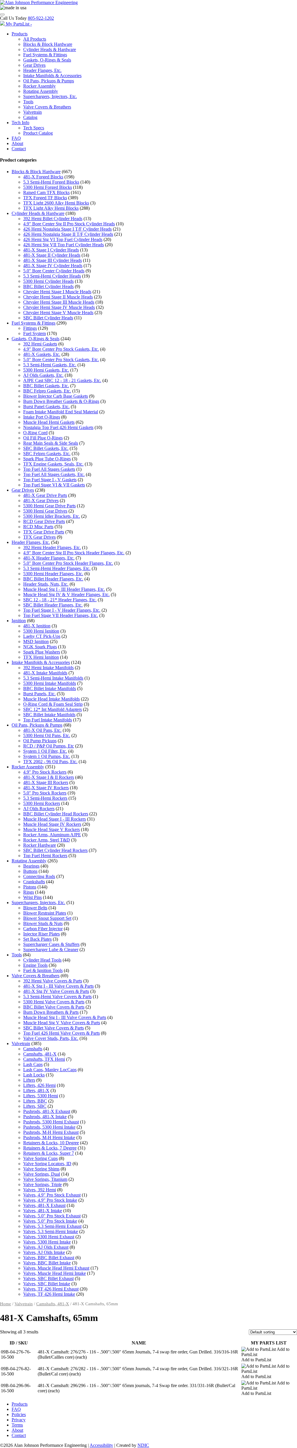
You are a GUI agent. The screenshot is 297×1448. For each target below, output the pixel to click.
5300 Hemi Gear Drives (45, 510)
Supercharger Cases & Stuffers (51, 944)
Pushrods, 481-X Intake (45, 1116)
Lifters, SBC (34, 1106)
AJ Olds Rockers (39, 808)
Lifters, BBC (35, 1100)
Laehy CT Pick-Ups (41, 636)
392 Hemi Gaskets (40, 343)
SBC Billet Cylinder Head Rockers (55, 850)
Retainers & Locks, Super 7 (48, 1153)
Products (20, 33)
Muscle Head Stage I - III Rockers (54, 819)
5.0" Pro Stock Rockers (44, 792)
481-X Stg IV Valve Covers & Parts (56, 991)
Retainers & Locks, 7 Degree (50, 1147)
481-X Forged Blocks (43, 176)
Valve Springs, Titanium (45, 1179)
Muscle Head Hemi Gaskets (49, 422)
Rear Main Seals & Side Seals (50, 443)
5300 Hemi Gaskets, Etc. (46, 370)
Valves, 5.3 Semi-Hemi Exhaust (52, 1226)
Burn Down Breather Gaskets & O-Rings (61, 401)
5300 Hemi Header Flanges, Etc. (53, 573)
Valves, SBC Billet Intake (46, 1283)
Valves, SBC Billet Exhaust (48, 1278)
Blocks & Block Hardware (47, 44)
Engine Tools (35, 965)
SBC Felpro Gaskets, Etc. (46, 453)
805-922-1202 (41, 18)
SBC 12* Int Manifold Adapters (52, 709)
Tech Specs (33, 127)
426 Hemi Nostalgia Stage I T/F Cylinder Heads (67, 229)
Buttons (30, 871)
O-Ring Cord (35, 432)
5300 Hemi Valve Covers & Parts (53, 1001)
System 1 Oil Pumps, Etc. (46, 756)
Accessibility (101, 1445)
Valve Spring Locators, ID (47, 1163)
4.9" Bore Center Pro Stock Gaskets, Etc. (61, 349)
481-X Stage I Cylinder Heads (51, 249)
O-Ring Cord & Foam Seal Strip (53, 704)
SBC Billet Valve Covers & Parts (53, 1027)
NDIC (143, 1445)
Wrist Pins (32, 897)
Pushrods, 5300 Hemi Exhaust (51, 1121)
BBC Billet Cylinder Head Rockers (55, 813)
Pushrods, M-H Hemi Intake (49, 1137)
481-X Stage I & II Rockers (48, 777)
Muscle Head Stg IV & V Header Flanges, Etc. (66, 594)
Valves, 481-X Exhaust (44, 1205)
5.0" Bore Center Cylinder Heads (53, 270)
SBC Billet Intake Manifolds (49, 714)
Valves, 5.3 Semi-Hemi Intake (50, 1231)
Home (5, 1304)
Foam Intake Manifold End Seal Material (60, 411)
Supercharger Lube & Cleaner (50, 949)
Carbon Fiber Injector (43, 928)
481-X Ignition (36, 625)
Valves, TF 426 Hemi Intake (49, 1294)
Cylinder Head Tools (42, 960)
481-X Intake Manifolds (45, 672)
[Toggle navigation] (2, 14)
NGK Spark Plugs (40, 646)
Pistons (29, 886)
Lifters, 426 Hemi (39, 1085)
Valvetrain (32, 112)
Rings (28, 892)
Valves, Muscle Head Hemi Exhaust (56, 1268)
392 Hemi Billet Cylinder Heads (52, 218)
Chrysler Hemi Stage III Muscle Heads (58, 302)
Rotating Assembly (40, 91)
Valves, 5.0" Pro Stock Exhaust (52, 1215)
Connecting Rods (39, 876)
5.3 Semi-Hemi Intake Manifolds (53, 678)
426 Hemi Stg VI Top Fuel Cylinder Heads (62, 239)
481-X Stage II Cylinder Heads (51, 255)
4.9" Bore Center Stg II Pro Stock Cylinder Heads (69, 223)
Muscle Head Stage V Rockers (51, 829)
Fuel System (34, 333)
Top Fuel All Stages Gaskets (49, 469)
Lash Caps (33, 1064)
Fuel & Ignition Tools (43, 970)
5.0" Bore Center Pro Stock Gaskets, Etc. (61, 359)
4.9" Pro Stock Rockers (44, 772)
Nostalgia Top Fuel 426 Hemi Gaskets (58, 427)
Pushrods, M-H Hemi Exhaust (51, 1132)
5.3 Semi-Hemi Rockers (45, 798)
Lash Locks (34, 1074)
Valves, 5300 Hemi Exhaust (48, 1236)
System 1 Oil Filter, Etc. (45, 751)
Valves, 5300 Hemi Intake (47, 1241)
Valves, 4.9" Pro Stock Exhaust (52, 1194)
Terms (17, 1424)
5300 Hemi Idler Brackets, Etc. (51, 516)
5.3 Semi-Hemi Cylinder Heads (52, 276)
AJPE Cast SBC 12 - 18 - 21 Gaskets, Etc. (62, 380)
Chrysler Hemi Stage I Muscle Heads (57, 291)
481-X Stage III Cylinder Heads (52, 260)
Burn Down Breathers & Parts (51, 1012)
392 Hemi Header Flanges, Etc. (52, 547)
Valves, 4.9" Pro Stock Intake (50, 1200)
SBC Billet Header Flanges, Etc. (53, 604)
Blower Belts (35, 907)
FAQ (16, 138)
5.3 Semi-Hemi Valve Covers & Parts (57, 996)
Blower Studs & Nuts (43, 923)
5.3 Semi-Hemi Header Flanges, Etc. (56, 568)
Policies (19, 1414)
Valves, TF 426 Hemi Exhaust (51, 1288)
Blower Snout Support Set (47, 918)
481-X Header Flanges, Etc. (49, 557)
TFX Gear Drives (39, 537)
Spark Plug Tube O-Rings (47, 458)
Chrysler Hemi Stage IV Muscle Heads (59, 307)
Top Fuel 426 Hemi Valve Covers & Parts (61, 1033)
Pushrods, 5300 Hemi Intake (49, 1127)
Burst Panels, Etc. (39, 693)
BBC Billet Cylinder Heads (48, 286)
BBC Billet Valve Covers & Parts (53, 1006)
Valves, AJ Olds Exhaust (45, 1247)
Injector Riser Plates (41, 933)
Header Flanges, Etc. (42, 70)
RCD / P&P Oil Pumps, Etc (48, 745)
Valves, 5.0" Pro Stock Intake (50, 1221)
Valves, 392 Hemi (39, 1189)
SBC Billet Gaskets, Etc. (45, 448)
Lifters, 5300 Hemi (40, 1095)
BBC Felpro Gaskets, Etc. (47, 390)
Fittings (30, 328)
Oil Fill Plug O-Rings (43, 437)
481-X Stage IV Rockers (46, 787)
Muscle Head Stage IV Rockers (52, 824)
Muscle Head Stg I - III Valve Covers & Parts (64, 1017)
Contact (19, 148)
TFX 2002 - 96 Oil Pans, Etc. (50, 761)
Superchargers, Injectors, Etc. (50, 96)
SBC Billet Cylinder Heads (48, 317)
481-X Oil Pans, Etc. (42, 730)
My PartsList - (19, 23)
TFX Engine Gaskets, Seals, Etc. (53, 463)
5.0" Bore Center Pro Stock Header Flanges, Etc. (68, 563)
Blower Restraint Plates (44, 913)
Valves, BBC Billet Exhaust (48, 1257)
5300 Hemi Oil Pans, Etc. (46, 735)
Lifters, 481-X (36, 1090)
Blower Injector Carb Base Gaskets (55, 396)
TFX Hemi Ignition (41, 657)
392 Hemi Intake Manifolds (48, 667)
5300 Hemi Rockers (41, 803)
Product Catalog (38, 133)
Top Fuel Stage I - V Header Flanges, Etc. (61, 610)
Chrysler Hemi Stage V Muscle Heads (58, 312)
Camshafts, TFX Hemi (44, 1059)
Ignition (19, 620)
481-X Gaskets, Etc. (41, 354)
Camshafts (32, 1048)
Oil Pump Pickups (40, 740)
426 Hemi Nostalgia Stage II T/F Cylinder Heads (68, 234)
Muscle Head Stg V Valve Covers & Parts (61, 1022)
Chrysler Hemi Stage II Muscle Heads (58, 296)
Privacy (19, 1419)
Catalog (30, 117)
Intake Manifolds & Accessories (52, 75)
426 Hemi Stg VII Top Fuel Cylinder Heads (63, 244)
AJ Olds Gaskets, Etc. (43, 375)
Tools (28, 101)
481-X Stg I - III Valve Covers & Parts (58, 986)
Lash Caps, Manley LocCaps (50, 1069)
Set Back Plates (37, 939)
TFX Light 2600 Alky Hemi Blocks (56, 202)
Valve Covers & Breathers (47, 106)
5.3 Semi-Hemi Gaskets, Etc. (49, 364)
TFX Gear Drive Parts (43, 531)
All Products (34, 39)
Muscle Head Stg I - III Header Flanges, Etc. (64, 589)
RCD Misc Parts (38, 526)
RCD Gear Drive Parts (44, 521)
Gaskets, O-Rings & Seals (47, 59)
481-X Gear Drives (41, 500)
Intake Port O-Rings (41, 417)
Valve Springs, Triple (42, 1184)
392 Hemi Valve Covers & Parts (52, 980)
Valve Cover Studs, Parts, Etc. (50, 1038)
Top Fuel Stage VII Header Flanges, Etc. (60, 615)
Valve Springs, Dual (41, 1174)
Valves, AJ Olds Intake (44, 1252)
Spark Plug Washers (41, 651)
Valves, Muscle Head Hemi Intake (54, 1273)
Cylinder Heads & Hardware (49, 49)
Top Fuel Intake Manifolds (47, 719)
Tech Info (20, 122)
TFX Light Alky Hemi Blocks (51, 208)
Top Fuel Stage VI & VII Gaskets (54, 484)
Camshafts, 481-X (40, 1053)
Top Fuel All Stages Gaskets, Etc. (54, 474)
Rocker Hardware (39, 845)
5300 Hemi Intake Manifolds (49, 683)
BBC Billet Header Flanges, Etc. (53, 578)
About (17, 143)
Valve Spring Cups (40, 1158)
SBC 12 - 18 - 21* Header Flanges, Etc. (60, 599)
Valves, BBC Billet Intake (47, 1262)
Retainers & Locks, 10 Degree (51, 1142)
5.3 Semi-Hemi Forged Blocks (51, 182)
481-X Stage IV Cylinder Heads (52, 265)
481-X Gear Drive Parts (45, 495)
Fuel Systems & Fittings (45, 54)
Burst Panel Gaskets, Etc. (46, 406)
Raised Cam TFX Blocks (46, 192)
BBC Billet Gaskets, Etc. (46, 385)
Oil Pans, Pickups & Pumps (48, 80)
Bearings (31, 866)
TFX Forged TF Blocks (45, 197)
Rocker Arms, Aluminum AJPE (52, 834)
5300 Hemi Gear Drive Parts (49, 505)
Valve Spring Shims (41, 1168)
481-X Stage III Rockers (45, 782)
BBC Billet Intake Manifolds (49, 688)
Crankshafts (34, 881)
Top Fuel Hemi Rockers (45, 855)
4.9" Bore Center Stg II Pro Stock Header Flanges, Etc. (73, 552)
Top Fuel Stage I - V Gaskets (50, 479)
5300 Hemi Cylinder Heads (48, 281)
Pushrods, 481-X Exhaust (46, 1111)
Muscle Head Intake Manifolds (51, 698)
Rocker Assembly (39, 86)
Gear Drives (34, 65)
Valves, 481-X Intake (42, 1210)
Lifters (29, 1080)
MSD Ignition (36, 641)
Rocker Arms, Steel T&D (46, 839)
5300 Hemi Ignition (41, 631)
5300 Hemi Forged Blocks (47, 187)
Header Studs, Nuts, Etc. (45, 584)
